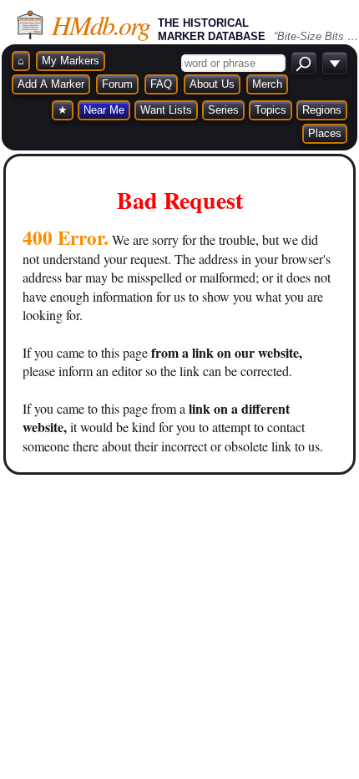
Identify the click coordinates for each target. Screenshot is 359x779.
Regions (321, 110)
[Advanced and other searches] (334, 63)
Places (324, 133)
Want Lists (166, 110)
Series (223, 110)
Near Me (103, 110)
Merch (267, 84)
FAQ (161, 84)
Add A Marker (51, 84)
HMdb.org (100, 25)
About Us (212, 84)
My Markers (70, 60)
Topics (270, 110)
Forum (117, 84)
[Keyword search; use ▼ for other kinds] (303, 63)
